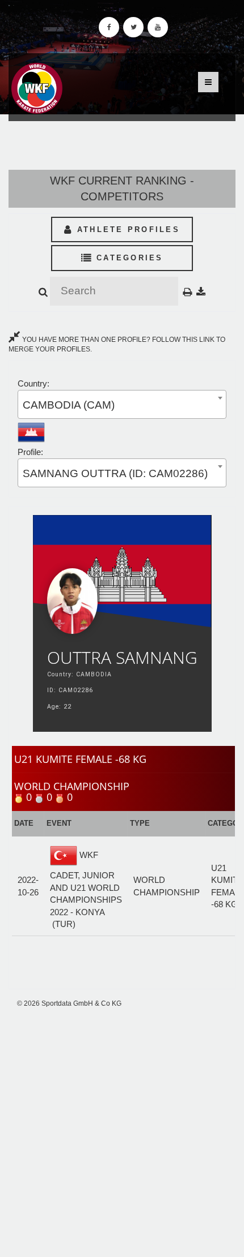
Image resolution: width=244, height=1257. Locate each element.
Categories (127, 258)
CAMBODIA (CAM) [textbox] (69, 405)
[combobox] (122, 404)
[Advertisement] (122, 1132)
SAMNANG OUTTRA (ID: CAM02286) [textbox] (115, 473)
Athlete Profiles (126, 229)
